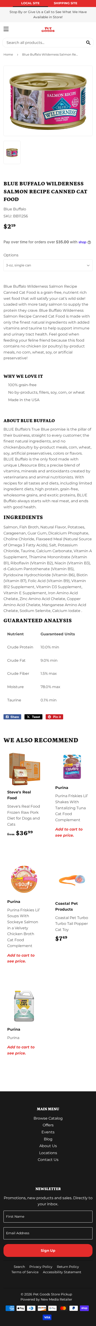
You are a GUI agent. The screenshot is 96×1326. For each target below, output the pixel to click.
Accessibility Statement (62, 1272)
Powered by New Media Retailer (46, 1299)
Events (48, 1132)
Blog (48, 1139)
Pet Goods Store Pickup (52, 1294)
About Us (48, 1146)
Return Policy (68, 1267)
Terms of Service (24, 1272)
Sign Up (48, 1250)
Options (10, 255)
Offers (48, 1125)
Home (8, 54)
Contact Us (48, 1159)
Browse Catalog (48, 1118)
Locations (48, 1153)
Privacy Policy (40, 1267)
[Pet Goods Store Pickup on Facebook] (88, 1281)
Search (19, 1267)
